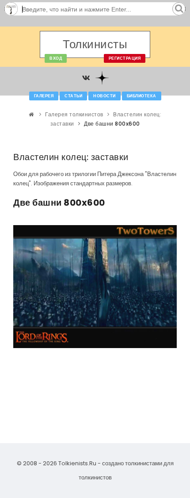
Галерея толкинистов (74, 114)
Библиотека (141, 96)
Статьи (73, 96)
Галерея (44, 96)
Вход (55, 58)
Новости (104, 96)
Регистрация (125, 58)
